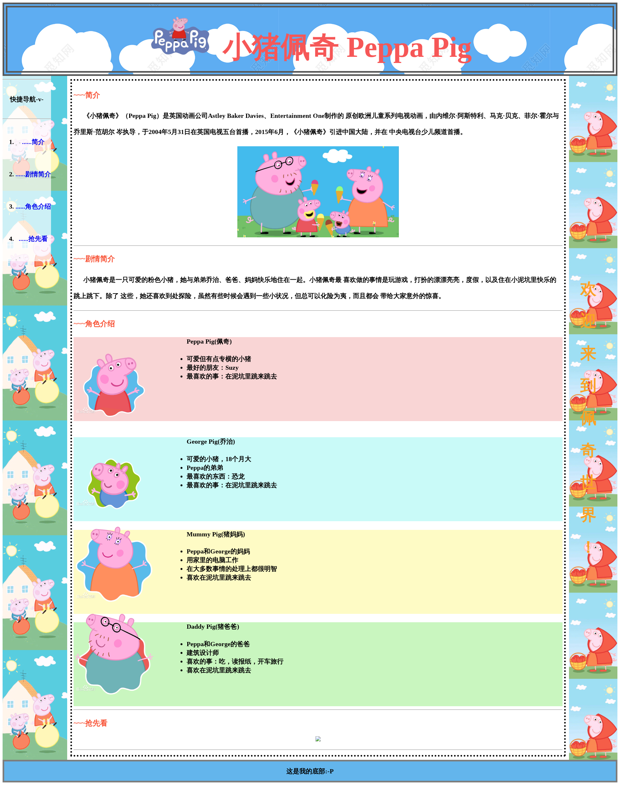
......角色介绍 (33, 206)
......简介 (33, 141)
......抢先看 (33, 238)
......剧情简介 (33, 174)
